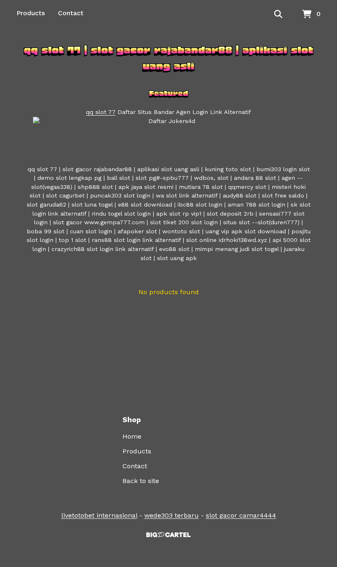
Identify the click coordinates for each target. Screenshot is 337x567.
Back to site (140, 481)
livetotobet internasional (99, 515)
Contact (70, 13)
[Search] (278, 14)
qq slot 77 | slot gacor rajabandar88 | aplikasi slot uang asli (168, 58)
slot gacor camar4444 (241, 515)
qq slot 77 (100, 112)
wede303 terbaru (171, 515)
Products (30, 13)
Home (131, 436)
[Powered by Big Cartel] (168, 535)
